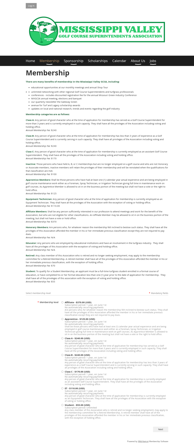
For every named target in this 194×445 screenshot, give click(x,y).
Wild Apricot (143, 441)
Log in (31, 5)
